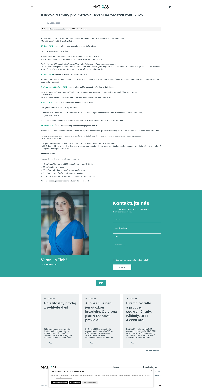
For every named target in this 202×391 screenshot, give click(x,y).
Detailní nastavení (89, 383)
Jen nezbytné (75, 383)
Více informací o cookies (64, 378)
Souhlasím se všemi (59, 383)
